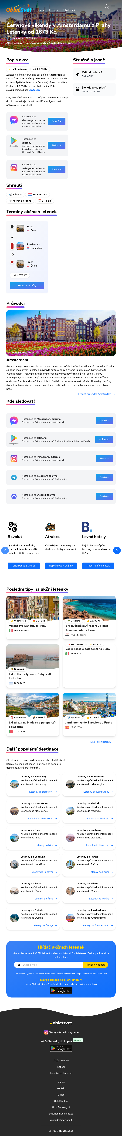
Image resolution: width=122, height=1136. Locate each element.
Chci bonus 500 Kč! (24, 565)
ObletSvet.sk (61, 1101)
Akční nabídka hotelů (98, 565)
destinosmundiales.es (61, 1113)
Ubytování (69, 10)
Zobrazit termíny (27, 285)
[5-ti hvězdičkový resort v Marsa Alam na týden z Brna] (89, 608)
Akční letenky (61, 1060)
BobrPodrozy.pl (61, 1107)
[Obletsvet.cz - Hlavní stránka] (19, 6)
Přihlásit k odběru (95, 965)
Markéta (18, 38)
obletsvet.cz (66, 1131)
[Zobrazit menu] (113, 6)
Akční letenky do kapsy (61, 1041)
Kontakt (61, 1088)
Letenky (53, 10)
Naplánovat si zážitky (61, 565)
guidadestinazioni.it (61, 1120)
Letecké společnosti (61, 1073)
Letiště (61, 1067)
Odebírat (57, 121)
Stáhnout (56, 145)
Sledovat (57, 169)
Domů (40, 10)
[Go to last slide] (5, 550)
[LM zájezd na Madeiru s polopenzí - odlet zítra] (32, 705)
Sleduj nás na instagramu (64, 1032)
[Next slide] (117, 550)
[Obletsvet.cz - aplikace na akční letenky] (61, 990)
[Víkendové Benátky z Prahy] (32, 608)
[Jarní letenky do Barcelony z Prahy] (89, 705)
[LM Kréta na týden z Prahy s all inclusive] (32, 657)
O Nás (61, 1094)
